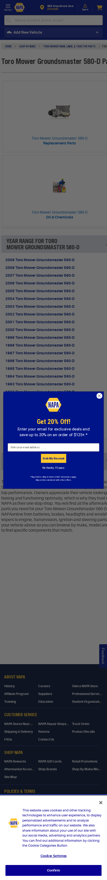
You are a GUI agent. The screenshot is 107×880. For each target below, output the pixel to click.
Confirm (53, 870)
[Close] (100, 802)
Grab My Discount (53, 458)
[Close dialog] (99, 396)
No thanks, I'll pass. (53, 467)
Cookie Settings (53, 856)
